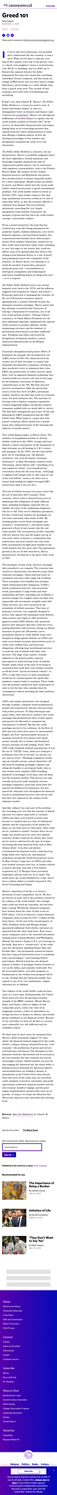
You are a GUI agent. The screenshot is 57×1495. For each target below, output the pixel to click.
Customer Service (11, 1359)
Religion (14, 1464)
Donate (6, 1417)
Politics (25, 1464)
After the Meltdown (22, 1114)
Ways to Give (11, 1390)
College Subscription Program (16, 1408)
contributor (22, 115)
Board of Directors (11, 1323)
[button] (3, 36)
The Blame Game (30, 1130)
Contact (6, 1342)
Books (5, 29)
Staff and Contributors (13, 1319)
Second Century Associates (15, 1399)
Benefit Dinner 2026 (12, 1395)
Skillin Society (9, 1404)
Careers (6, 1355)
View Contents (40, 1165)
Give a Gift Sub (9, 1377)
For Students (8, 1381)
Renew (6, 1373)
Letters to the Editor (11, 1346)
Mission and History (12, 1306)
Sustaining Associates (12, 1413)
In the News (8, 1315)
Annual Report (9, 1421)
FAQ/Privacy (8, 1328)
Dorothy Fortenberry (39, 1215)
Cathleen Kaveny (38, 1190)
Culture (45, 1464)
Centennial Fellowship (12, 1310)
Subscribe (50, 6)
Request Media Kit (11, 1439)
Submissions (8, 1350)
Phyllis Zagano (37, 1245)
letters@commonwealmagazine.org (39, 40)
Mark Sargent (8, 21)
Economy (14, 29)
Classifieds (8, 1435)
